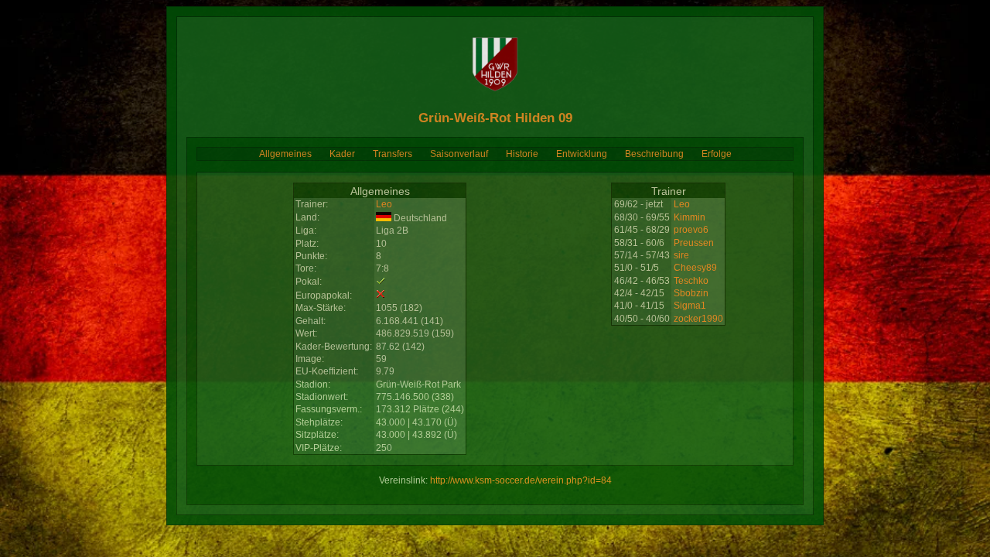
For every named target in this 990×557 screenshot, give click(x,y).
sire (681, 255)
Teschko (691, 280)
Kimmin (689, 217)
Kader (342, 154)
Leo (384, 204)
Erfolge (717, 154)
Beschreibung (654, 154)
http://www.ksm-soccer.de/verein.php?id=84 (521, 480)
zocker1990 (698, 318)
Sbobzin (691, 293)
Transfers (392, 154)
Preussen (694, 242)
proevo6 (691, 229)
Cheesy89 (695, 267)
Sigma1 (690, 305)
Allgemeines (285, 154)
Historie (522, 154)
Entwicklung (581, 154)
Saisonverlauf (459, 154)
